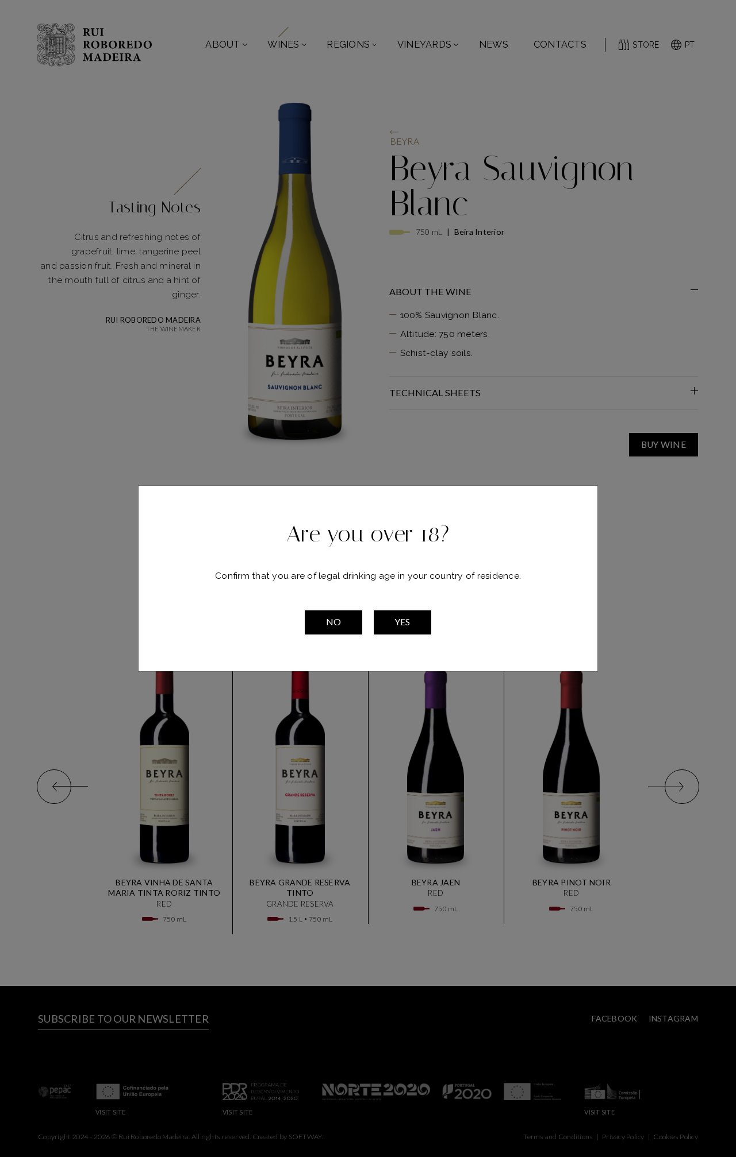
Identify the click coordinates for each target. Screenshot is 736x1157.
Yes (402, 622)
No (334, 622)
